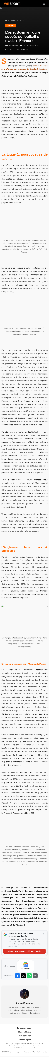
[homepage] (12, 3)
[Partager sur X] (23, 975)
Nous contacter (25, 1036)
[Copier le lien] (35, 975)
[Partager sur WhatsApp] (29, 975)
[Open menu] (44, 3)
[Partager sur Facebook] (17, 975)
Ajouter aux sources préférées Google (24, 951)
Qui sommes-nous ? (24, 1028)
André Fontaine (24, 1003)
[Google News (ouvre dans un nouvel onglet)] (25, 966)
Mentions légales (24, 1040)
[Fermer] (44, 934)
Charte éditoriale (24, 1032)
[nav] (6, 20)
